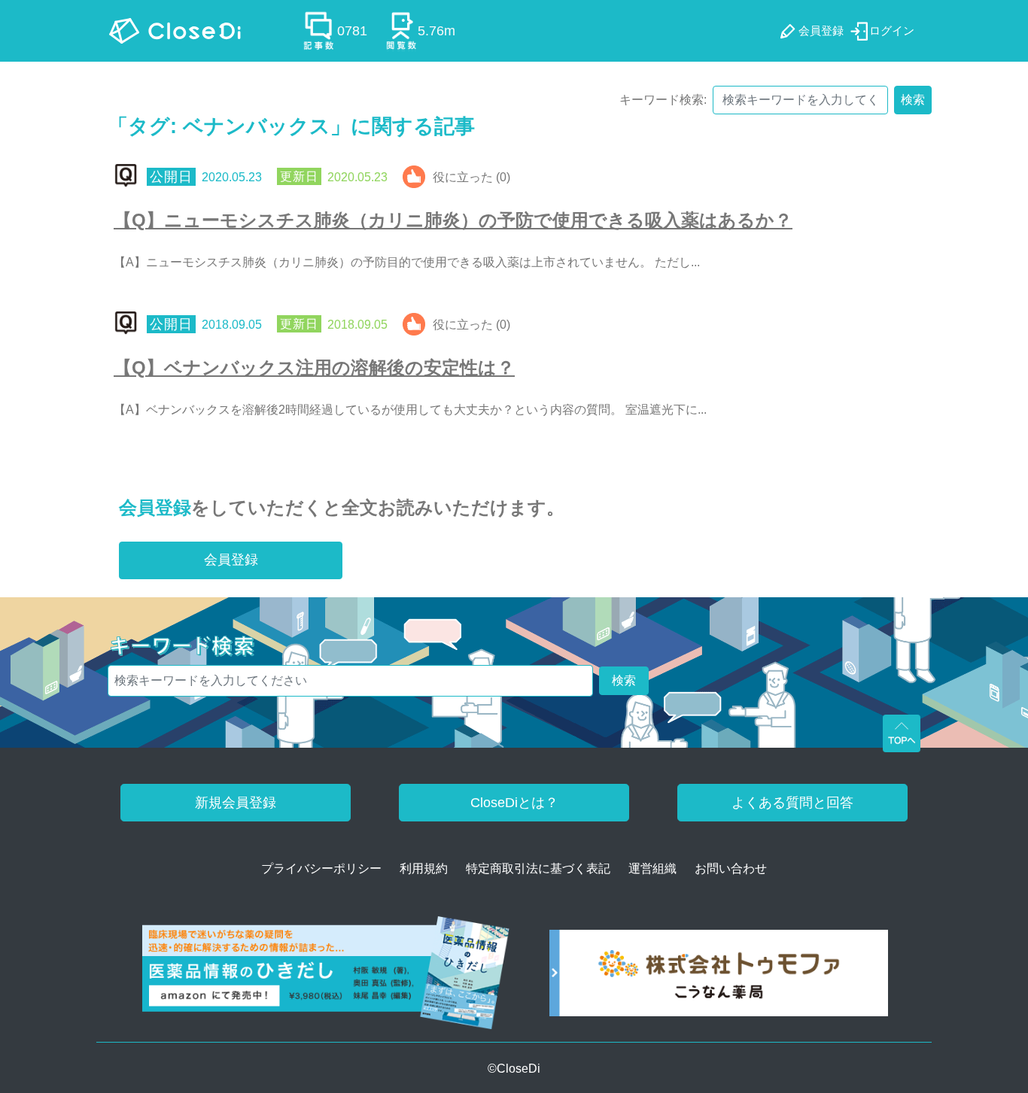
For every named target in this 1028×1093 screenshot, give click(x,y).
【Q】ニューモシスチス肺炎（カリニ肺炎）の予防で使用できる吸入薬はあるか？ (453, 220)
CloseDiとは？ (514, 802)
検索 (913, 99)
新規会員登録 (235, 802)
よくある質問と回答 (792, 802)
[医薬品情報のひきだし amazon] (326, 978)
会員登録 (155, 507)
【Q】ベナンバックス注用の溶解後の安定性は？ (314, 367)
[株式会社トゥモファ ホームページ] (718, 978)
